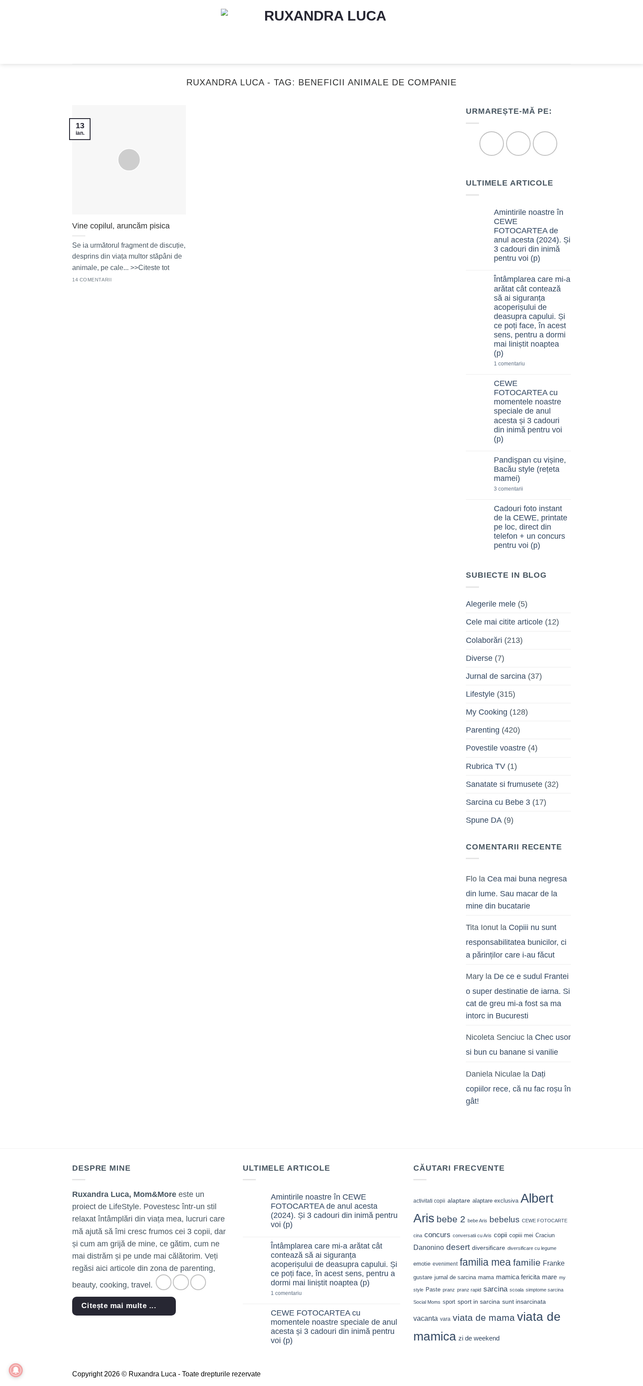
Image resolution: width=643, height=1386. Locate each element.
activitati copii (429, 1201)
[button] (78, 32)
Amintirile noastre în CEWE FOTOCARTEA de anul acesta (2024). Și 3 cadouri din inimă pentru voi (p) (532, 235)
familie (527, 1262)
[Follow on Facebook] (491, 144)
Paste (433, 1289)
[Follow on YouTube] (545, 144)
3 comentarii (522, 489)
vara (445, 1319)
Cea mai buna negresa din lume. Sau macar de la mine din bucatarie (516, 892)
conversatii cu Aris (472, 1235)
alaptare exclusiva (495, 1200)
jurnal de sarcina (455, 1277)
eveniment (445, 1264)
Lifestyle (480, 694)
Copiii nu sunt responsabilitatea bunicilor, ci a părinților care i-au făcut (516, 941)
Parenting (483, 730)
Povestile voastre (496, 748)
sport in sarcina (479, 1301)
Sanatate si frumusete (504, 784)
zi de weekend (479, 1338)
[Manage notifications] (16, 1370)
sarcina (495, 1288)
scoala (517, 1289)
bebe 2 (451, 1219)
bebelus (504, 1219)
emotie (421, 1263)
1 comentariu (524, 364)
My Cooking (486, 712)
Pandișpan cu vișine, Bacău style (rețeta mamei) (530, 469)
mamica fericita (518, 1277)
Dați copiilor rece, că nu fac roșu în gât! (518, 1087)
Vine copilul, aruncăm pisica (121, 225)
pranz (449, 1289)
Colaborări (484, 640)
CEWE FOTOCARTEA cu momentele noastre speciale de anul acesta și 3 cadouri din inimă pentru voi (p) (528, 411)
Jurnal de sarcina (496, 676)
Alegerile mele (491, 604)
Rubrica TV (485, 766)
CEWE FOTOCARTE (544, 1220)
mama (486, 1277)
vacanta (425, 1318)
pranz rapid (469, 1289)
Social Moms (426, 1302)
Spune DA (484, 820)
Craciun (545, 1235)
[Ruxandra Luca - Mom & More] (321, 32)
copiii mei (521, 1235)
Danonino (428, 1247)
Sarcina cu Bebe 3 (498, 802)
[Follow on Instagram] (518, 144)
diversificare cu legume (531, 1248)
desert (458, 1247)
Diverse (479, 658)
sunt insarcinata (524, 1301)
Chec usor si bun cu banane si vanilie (518, 1045)
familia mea (485, 1262)
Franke (554, 1263)
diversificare (488, 1247)
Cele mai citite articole (504, 622)
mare (549, 1277)
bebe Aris (477, 1220)
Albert (537, 1198)
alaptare (458, 1200)
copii (500, 1235)
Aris (423, 1218)
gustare (422, 1277)
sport (449, 1301)
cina (417, 1235)
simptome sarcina (544, 1289)
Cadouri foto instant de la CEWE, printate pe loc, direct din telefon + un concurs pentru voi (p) (530, 527)
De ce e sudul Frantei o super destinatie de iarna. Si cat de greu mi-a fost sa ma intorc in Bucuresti (518, 996)
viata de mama (484, 1317)
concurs (437, 1234)
